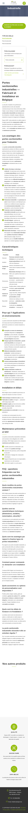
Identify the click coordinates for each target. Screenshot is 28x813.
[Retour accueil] (13, 3)
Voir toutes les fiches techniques (11, 74)
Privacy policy (6, 809)
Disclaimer (23, 807)
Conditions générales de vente (18, 809)
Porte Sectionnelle (7, 38)
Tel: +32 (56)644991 (15, 798)
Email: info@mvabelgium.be (15, 801)
